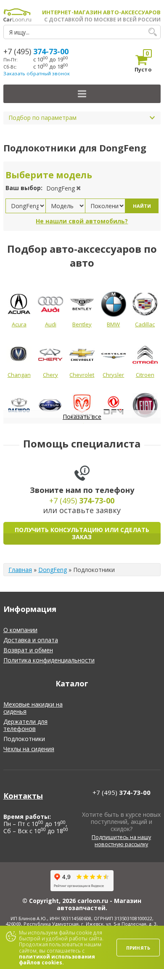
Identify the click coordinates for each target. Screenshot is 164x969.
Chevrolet (81, 375)
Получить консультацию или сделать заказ (82, 533)
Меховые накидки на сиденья (33, 707)
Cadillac (145, 324)
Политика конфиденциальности (49, 660)
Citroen (145, 375)
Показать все (82, 417)
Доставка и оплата (30, 640)
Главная (20, 570)
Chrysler (113, 375)
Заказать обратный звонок (36, 73)
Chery (50, 375)
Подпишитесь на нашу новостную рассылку (121, 841)
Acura (19, 324)
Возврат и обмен (28, 650)
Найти (142, 206)
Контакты (23, 796)
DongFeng (52, 570)
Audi (50, 324)
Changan (19, 375)
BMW (113, 324)
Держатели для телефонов (25, 725)
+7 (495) (36, 51)
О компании (20, 630)
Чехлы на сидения (28, 749)
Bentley (82, 324)
